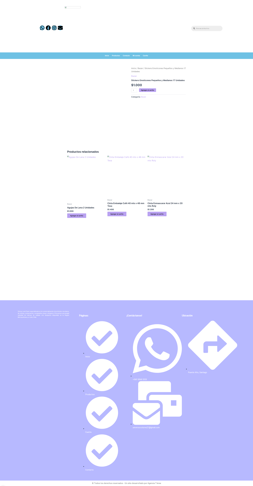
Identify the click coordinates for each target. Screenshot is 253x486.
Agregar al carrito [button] (76, 216)
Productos (116, 55)
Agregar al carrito (147, 90)
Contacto (126, 55)
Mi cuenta (136, 55)
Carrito (145, 55)
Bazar (140, 68)
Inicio (107, 55)
